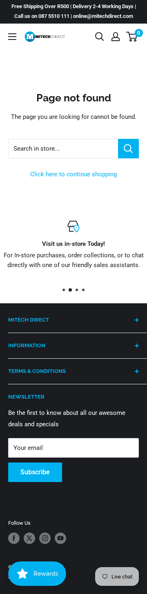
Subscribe (35, 472)
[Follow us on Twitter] (29, 538)
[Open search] (99, 36)
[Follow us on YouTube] (60, 538)
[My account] (115, 36)
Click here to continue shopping (73, 174)
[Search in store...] (128, 148)
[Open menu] (12, 36)
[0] (132, 37)
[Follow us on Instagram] (45, 538)
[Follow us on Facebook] (14, 538)
